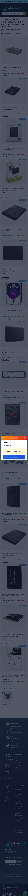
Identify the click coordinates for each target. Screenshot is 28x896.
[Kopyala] (19, 451)
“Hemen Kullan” (14, 457)
